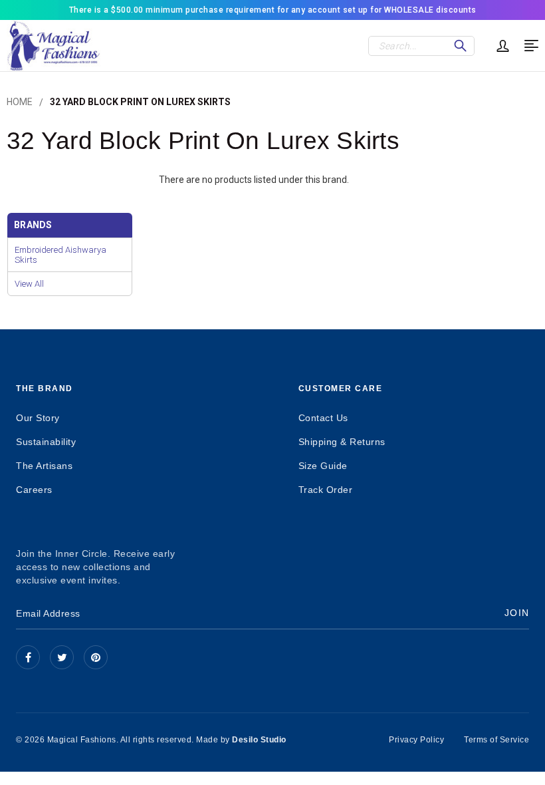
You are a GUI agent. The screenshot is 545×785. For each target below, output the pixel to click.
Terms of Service (496, 739)
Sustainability (46, 441)
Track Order (325, 489)
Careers (34, 489)
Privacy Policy (416, 739)
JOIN (516, 612)
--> (96, 657)
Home (20, 101)
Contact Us (323, 417)
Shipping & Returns (341, 441)
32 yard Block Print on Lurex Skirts (140, 101)
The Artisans (44, 465)
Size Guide (323, 465)
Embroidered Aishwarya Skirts (60, 255)
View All (29, 284)
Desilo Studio (259, 739)
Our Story (38, 417)
